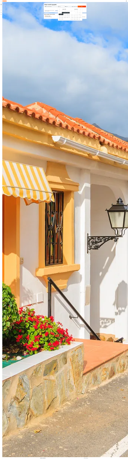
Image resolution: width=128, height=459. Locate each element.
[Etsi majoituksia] (1, 4)
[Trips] (1, 12)
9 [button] (62, 14)
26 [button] (67, 17)
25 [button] (80, 17)
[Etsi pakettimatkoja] (1, 7)
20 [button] (72, 17)
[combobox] (52, 6)
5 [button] (67, 12)
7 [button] (59, 14)
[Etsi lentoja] (1, 3)
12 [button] (67, 14)
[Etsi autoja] (1, 6)
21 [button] (59, 17)
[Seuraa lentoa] (1, 10)
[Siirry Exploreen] (1, 9)
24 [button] (79, 17)
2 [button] (62, 12)
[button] (1, 1)
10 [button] (79, 14)
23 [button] (62, 17)
